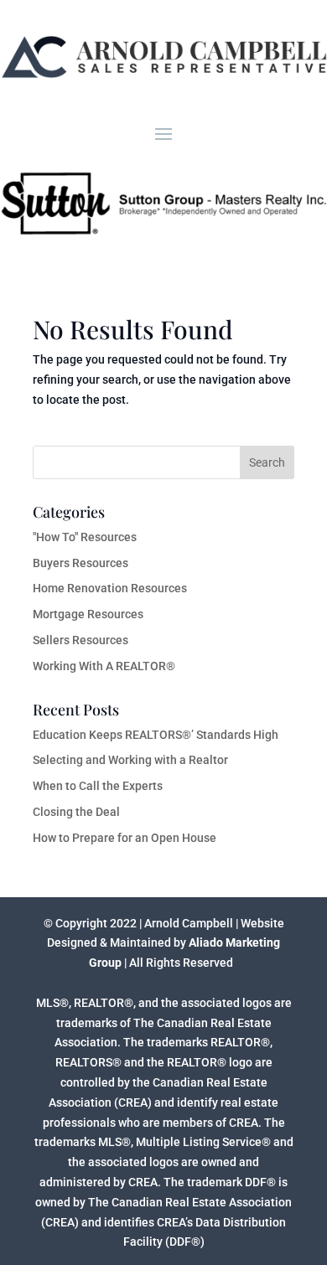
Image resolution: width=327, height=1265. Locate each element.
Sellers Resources (80, 640)
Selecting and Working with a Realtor (130, 760)
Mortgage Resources (88, 614)
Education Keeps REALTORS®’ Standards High (155, 734)
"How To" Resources (85, 537)
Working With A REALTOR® (104, 666)
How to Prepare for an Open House (124, 837)
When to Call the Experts (98, 786)
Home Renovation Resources (110, 588)
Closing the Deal (76, 811)
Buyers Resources (80, 563)
